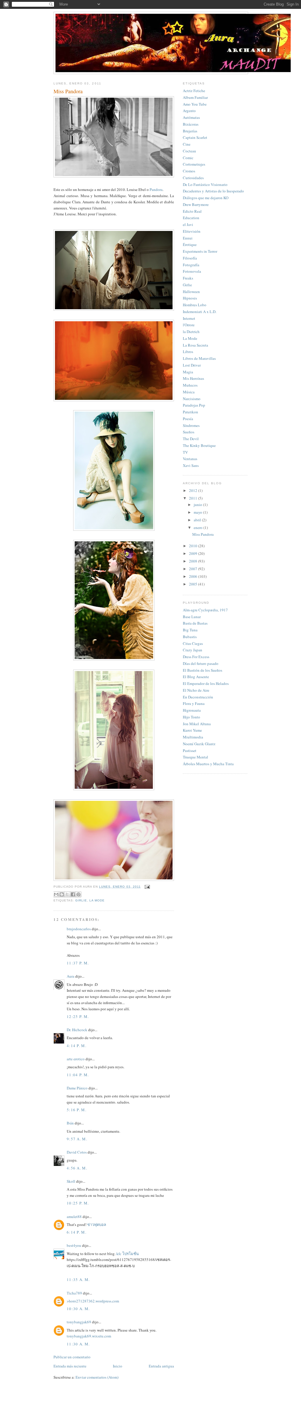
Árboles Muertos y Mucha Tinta (208, 763)
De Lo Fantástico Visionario (205, 184)
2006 (193, 576)
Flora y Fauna (194, 703)
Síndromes (191, 425)
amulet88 (74, 1216)
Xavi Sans (191, 465)
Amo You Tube (195, 104)
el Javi (188, 224)
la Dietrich (191, 331)
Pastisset (189, 750)
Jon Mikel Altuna (197, 723)
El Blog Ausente (196, 676)
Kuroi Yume (192, 730)
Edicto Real (192, 211)
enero (198, 527)
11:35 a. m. (78, 1279)
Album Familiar (195, 97)
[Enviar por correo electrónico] (56, 894)
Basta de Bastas (195, 623)
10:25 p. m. (78, 1203)
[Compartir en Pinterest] (78, 894)
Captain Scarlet (195, 137)
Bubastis (190, 636)
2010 (193, 545)
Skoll (71, 1181)
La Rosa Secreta (195, 345)
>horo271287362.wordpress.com (93, 1301)
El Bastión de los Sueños (202, 670)
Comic (188, 157)
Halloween (191, 291)
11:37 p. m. (78, 963)
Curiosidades (193, 177)
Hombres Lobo (194, 304)
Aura (70, 976)
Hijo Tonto (191, 717)
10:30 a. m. (78, 1308)
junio (198, 504)
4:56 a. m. (77, 1168)
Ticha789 (74, 1293)
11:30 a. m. (78, 1344)
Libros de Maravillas (199, 358)
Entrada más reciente (69, 1366)
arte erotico (76, 1058)
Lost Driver (192, 365)
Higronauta (192, 710)
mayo (198, 512)
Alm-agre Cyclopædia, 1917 (205, 610)
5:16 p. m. (76, 1109)
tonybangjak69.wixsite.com (89, 1336)
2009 (193, 553)
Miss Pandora (203, 534)
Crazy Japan (192, 650)
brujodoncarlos (79, 928)
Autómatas (191, 117)
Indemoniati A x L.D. (199, 311)
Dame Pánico (77, 1088)
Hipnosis (190, 298)
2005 (193, 584)
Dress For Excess (196, 656)
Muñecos (190, 385)
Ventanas (190, 458)
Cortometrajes (194, 164)
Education (191, 217)
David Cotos (77, 1152)
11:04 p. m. (78, 1074)
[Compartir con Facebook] (73, 894)
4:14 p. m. (76, 1045)
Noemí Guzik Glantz (199, 743)
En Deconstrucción (198, 697)
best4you (74, 1245)
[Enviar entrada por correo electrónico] (146, 886)
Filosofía (190, 258)
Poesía (188, 418)
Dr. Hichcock (77, 1029)
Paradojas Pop (194, 405)
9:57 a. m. (77, 1139)
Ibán (70, 1123)
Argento (189, 110)
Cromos (189, 171)
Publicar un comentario (72, 1357)
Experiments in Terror (200, 251)
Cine (186, 144)
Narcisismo (191, 398)
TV (185, 452)
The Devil (191, 438)
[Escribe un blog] (62, 894)
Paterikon (190, 412)
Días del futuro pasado (200, 663)
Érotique (190, 244)
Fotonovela (192, 271)
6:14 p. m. (76, 1232)
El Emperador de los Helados (206, 683)
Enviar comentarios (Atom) (97, 1377)
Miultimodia (193, 737)
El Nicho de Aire (196, 690)
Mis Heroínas (193, 378)
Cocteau (189, 151)
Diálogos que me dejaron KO (205, 197)
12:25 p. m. (78, 1016)
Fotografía (191, 264)
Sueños (188, 432)
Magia (188, 372)
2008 (193, 561)
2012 (193, 490)
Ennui (188, 238)
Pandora (156, 189)
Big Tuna (190, 630)
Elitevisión (191, 231)
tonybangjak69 (79, 1322)
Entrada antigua (161, 1366)
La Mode (97, 900)
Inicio (117, 1366)
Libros (188, 351)
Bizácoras (190, 124)
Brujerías (190, 131)
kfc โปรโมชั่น (127, 1253)
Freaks (188, 278)
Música (189, 392)
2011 (193, 498)
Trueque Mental (195, 757)
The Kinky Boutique (199, 445)
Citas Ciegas (193, 643)
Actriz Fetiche (194, 90)
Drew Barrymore (196, 204)
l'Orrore (189, 324)
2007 (193, 568)
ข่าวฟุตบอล (96, 1224)
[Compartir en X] (67, 894)
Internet (189, 318)
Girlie (81, 900)
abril (198, 520)
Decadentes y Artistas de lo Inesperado (213, 191)
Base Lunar (192, 616)
